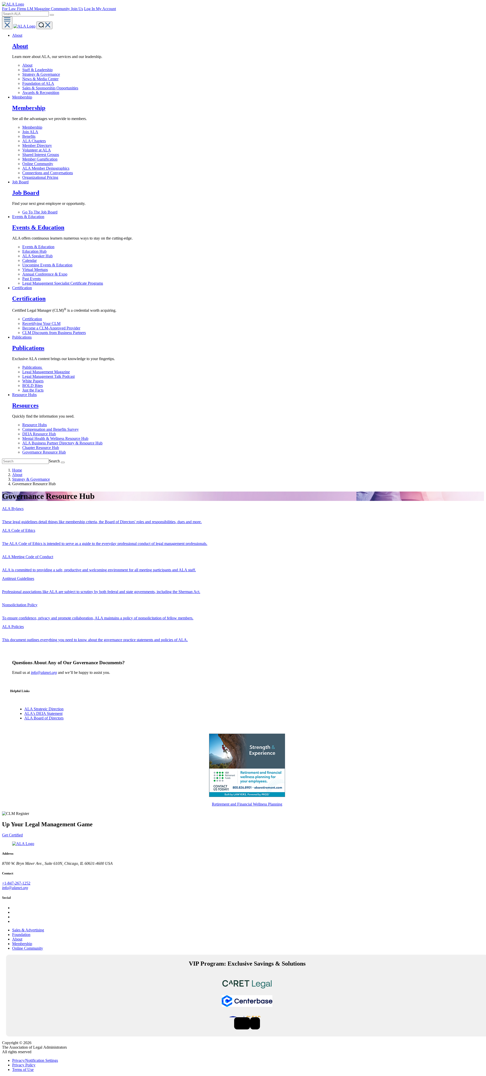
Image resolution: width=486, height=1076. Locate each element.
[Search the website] (52, 15)
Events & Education (38, 247)
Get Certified (12, 835)
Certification (32, 319)
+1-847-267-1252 (16, 883)
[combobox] (25, 13)
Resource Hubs (34, 425)
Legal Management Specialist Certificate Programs (62, 283)
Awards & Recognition (40, 92)
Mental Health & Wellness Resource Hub (55, 438)
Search (54, 461)
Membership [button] (22, 97)
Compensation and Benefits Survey (50, 429)
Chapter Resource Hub (40, 447)
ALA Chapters (34, 141)
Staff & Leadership (37, 70)
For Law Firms (14, 9)
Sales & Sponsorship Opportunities (50, 88)
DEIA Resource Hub (39, 434)
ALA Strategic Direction (44, 709)
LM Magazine (39, 9)
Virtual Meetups (35, 269)
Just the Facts (33, 390)
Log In (90, 9)
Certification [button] (22, 288)
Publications (32, 367)
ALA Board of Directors (44, 718)
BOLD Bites (32, 385)
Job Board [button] (20, 182)
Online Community (37, 164)
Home (17, 470)
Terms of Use (23, 1069)
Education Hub (34, 251)
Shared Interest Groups (40, 154)
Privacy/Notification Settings (35, 1060)
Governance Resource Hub (44, 452)
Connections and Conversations (47, 173)
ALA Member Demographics (45, 168)
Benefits (28, 136)
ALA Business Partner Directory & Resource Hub (62, 443)
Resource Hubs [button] (24, 395)
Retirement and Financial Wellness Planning (247, 804)
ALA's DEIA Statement (43, 713)
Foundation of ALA (38, 83)
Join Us (77, 9)
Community (61, 9)
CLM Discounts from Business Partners (54, 332)
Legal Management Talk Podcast (48, 376)
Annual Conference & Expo (44, 274)
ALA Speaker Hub (37, 256)
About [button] (17, 35)
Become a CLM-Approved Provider (51, 328)
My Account (106, 9)
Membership (32, 127)
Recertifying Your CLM (41, 323)
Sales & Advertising (28, 930)
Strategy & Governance (41, 74)
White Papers (33, 381)
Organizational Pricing (40, 177)
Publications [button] (22, 337)
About (27, 65)
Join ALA (30, 132)
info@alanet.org (44, 672)
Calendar (29, 260)
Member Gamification (39, 159)
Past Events (31, 279)
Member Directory (37, 145)
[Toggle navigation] (7, 22)
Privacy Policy (23, 1065)
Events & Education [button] (28, 216)
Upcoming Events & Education (47, 265)
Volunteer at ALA (36, 150)
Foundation (21, 934)
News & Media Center (40, 79)
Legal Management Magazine (46, 372)
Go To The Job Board (39, 212)
